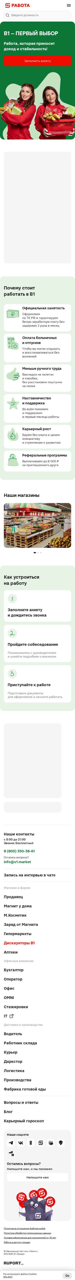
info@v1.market (17, 862)
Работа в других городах (17, 1242)
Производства (17, 1080)
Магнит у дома (18, 906)
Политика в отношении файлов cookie (24, 1228)
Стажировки (16, 1007)
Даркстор (13, 1061)
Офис (9, 988)
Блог (8, 1111)
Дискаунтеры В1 (19, 943)
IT (5, 1016)
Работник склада (20, 1043)
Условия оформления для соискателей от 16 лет (30, 1237)
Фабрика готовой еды (25, 1089)
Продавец (13, 896)
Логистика (14, 1070)
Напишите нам (38, 1177)
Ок (67, 1275)
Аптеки (11, 952)
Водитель (13, 1033)
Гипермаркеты (17, 933)
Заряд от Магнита (21, 924)
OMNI (9, 997)
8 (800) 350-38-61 (19, 851)
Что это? (7, 1276)
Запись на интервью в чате (29, 875)
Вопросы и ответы (21, 1102)
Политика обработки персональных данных (27, 1233)
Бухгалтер (13, 970)
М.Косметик (15, 915)
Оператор (13, 979)
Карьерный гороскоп (24, 1121)
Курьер (10, 1052)
